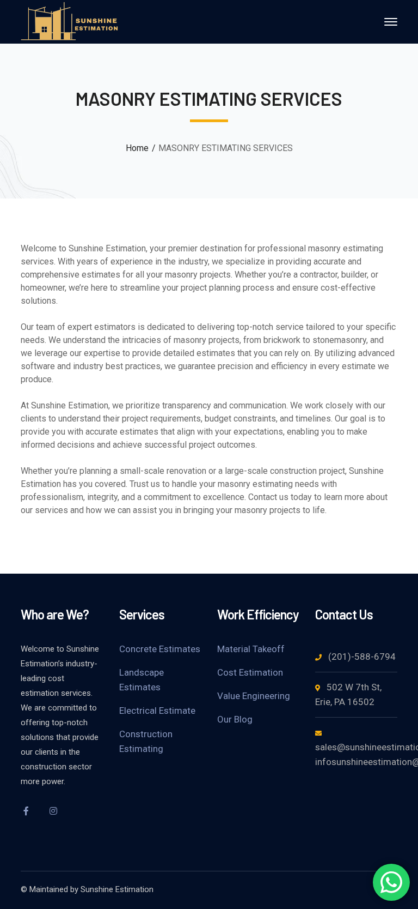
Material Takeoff (251, 648)
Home (137, 148)
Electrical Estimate (157, 710)
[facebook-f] (26, 810)
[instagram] (53, 810)
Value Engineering (253, 695)
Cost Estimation (250, 672)
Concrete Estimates (159, 648)
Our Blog (235, 719)
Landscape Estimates (141, 680)
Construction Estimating (146, 741)
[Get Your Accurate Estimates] (70, 21)
